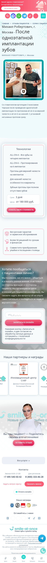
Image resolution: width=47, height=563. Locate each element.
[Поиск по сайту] (7, 15)
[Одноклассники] (39, 518)
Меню (23, 561)
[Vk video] (8, 518)
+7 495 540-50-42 (13, 477)
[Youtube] (18, 518)
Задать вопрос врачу (12, 484)
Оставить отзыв (23, 442)
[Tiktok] (34, 518)
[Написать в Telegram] (24, 15)
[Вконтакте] (13, 518)
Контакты (32, 561)
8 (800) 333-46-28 (34, 477)
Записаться (41, 561)
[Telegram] (29, 518)
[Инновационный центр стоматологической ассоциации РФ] (12, 505)
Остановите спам (10, 8)
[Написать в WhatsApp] (18, 15)
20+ (34, 505)
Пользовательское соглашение (30, 544)
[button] (3, 378)
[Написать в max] (13, 15)
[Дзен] (23, 518)
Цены (5, 561)
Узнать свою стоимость (21, 210)
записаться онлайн (23, 322)
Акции (14, 561)
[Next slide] (42, 11)
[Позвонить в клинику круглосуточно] (35, 15)
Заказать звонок (34, 484)
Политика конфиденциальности (23, 553)
